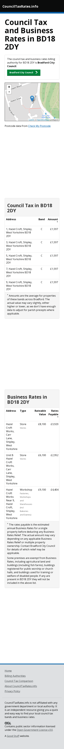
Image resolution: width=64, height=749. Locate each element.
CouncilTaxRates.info (20, 6)
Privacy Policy (12, 691)
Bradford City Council (21, 72)
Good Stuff (13, 736)
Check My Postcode (39, 126)
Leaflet (31, 119)
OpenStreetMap (43, 119)
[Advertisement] (32, 162)
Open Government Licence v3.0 (35, 730)
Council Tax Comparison (19, 681)
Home (8, 670)
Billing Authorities (15, 676)
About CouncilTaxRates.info (21, 686)
